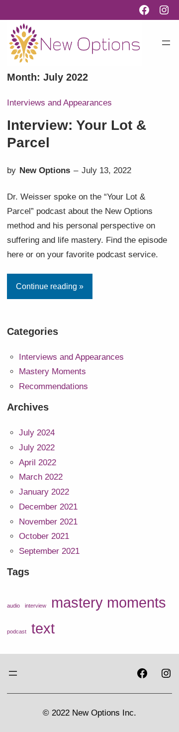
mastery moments (108, 603)
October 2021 (44, 536)
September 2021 (49, 551)
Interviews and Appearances (59, 102)
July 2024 (37, 432)
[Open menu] (166, 43)
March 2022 (41, 477)
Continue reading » (50, 286)
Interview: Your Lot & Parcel (76, 133)
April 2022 (37, 462)
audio (13, 606)
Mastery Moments (52, 371)
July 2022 (37, 447)
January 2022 (44, 492)
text (43, 628)
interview (35, 606)
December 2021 (48, 507)
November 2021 (48, 521)
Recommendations (53, 386)
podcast (16, 631)
